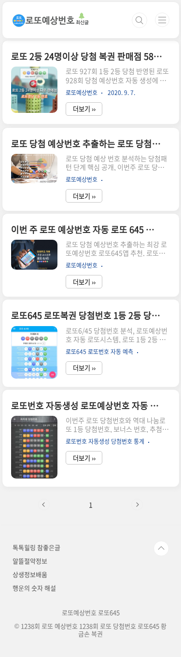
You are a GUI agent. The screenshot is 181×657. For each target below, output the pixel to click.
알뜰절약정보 (30, 560)
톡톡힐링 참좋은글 (36, 547)
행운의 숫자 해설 (34, 587)
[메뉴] (162, 20)
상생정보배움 (30, 574)
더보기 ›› (84, 108)
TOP (161, 548)
